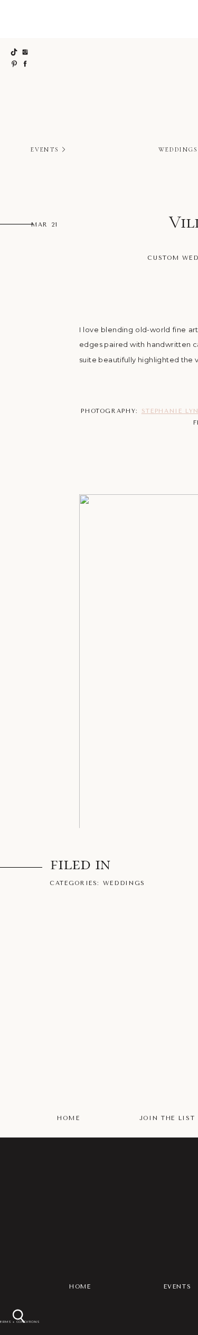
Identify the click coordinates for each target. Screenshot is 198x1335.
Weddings (124, 883)
